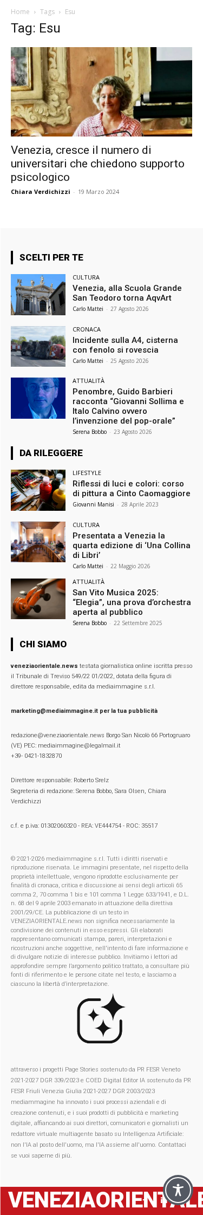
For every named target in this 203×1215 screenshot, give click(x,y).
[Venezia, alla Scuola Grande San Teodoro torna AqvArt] (38, 294)
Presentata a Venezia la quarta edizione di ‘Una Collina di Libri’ (132, 545)
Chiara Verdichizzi (40, 191)
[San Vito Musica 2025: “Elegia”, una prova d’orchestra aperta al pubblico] (38, 599)
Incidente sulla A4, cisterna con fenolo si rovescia (125, 345)
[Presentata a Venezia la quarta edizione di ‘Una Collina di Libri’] (38, 542)
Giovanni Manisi (93, 504)
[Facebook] (144, 1200)
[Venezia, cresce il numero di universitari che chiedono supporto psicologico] (101, 92)
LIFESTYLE (87, 473)
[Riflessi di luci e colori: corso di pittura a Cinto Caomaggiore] (38, 490)
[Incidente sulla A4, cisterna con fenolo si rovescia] (38, 346)
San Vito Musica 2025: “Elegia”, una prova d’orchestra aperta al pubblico (132, 602)
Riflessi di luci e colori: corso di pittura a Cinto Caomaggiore (132, 488)
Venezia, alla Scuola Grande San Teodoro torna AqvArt (127, 293)
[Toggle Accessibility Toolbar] (178, 1190)
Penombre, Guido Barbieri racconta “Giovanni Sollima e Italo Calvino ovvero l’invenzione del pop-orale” (128, 406)
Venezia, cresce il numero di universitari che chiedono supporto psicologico (98, 164)
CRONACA (87, 329)
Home (20, 11)
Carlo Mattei (88, 309)
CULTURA (86, 277)
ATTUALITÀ (88, 381)
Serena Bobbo (90, 432)
